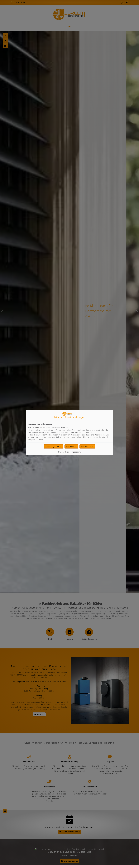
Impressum (76, 452)
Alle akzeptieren (87, 446)
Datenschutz (63, 452)
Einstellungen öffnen (53, 446)
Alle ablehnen (71, 446)
